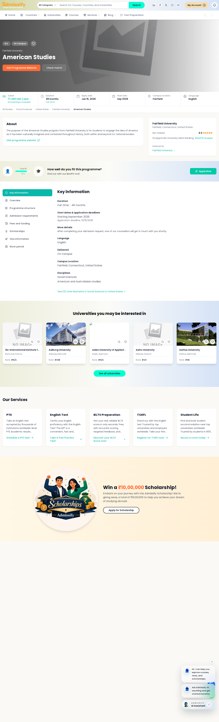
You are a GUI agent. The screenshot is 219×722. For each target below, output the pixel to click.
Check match (54, 67)
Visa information (19, 239)
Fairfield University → (163, 150)
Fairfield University (61, 109)
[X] (166, 5)
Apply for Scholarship (121, 510)
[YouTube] (178, 5)
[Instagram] (172, 5)
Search (137, 5)
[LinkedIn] (153, 5)
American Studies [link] (82, 109)
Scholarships (17, 231)
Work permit (17, 246)
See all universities (109, 373)
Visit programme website (21, 140)
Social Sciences (24, 109)
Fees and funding (20, 223)
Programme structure (22, 208)
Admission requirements (24, 215)
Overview (15, 200)
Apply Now (205, 171)
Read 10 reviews (204, 138)
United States (42, 109)
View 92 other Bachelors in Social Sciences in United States (90, 291)
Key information (19, 192)
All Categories (46, 5)
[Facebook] (160, 5)
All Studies (8, 109)
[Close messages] (212, 662)
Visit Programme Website (21, 67)
